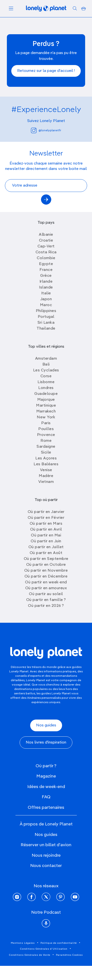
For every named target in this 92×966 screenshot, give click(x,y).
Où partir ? (46, 766)
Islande (46, 287)
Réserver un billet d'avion (46, 845)
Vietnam (46, 482)
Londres (46, 388)
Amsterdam (46, 359)
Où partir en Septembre (46, 559)
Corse (46, 376)
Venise (46, 470)
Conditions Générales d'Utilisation (43, 949)
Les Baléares (46, 464)
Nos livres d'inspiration (46, 742)
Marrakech (46, 411)
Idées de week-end (46, 787)
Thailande (46, 329)
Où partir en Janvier (46, 512)
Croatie (46, 241)
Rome (46, 441)
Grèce (46, 276)
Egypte (46, 264)
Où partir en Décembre (46, 576)
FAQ (46, 797)
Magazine (46, 776)
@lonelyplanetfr (50, 130)
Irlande (46, 282)
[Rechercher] (75, 8)
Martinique (46, 406)
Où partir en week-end (46, 582)
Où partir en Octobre (46, 565)
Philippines (46, 311)
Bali (46, 364)
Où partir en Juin (46, 541)
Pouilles (46, 429)
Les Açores (46, 458)
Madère (46, 476)
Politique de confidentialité (58, 943)
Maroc (46, 305)
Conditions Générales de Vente (29, 955)
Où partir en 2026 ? (46, 606)
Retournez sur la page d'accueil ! (46, 71)
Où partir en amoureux (46, 588)
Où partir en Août (46, 553)
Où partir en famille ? (46, 600)
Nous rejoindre (46, 855)
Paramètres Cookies (69, 955)
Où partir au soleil (46, 594)
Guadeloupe (46, 394)
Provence (46, 435)
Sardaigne (46, 447)
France (46, 270)
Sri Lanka (46, 323)
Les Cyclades (46, 370)
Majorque (46, 400)
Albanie (46, 235)
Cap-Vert (46, 246)
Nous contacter (46, 866)
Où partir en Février (46, 518)
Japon (46, 299)
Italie (46, 293)
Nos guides (46, 725)
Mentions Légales (23, 943)
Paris (46, 423)
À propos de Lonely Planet (46, 824)
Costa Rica (46, 252)
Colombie (46, 258)
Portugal (46, 317)
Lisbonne (46, 382)
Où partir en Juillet (46, 547)
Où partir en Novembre (46, 571)
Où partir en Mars (46, 524)
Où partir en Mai (46, 535)
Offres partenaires (46, 807)
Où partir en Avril (46, 530)
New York (46, 417)
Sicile (46, 453)
